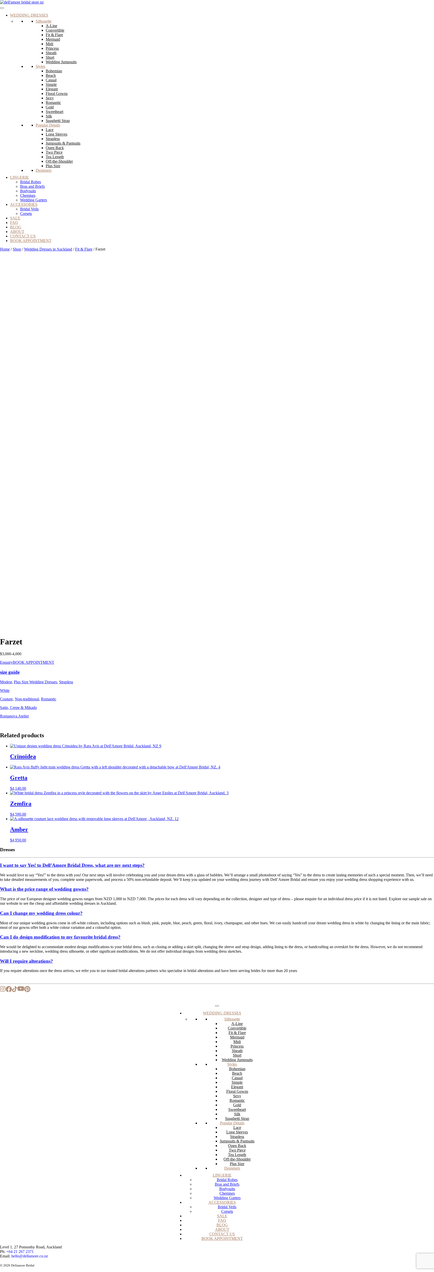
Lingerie (19, 177)
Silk (49, 116)
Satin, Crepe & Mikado (18, 707)
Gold (50, 107)
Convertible (55, 30)
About (17, 231)
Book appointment (30, 240)
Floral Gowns (57, 93)
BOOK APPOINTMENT (33, 662)
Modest (6, 682)
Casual (51, 80)
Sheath (51, 53)
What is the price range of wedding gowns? (44, 889)
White (5, 690)
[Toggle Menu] (2, 8)
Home (5, 249)
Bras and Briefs (32, 186)
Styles (40, 66)
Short (50, 57)
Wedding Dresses (29, 15)
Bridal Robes (30, 182)
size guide (10, 672)
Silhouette (43, 21)
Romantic (53, 102)
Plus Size (53, 166)
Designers (43, 170)
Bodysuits (28, 191)
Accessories (23, 204)
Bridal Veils (29, 209)
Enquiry (6, 662)
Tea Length (55, 157)
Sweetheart (54, 111)
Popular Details (48, 125)
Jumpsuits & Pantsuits (63, 143)
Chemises (27, 195)
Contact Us (23, 236)
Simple (51, 84)
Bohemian (54, 71)
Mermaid (53, 39)
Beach (51, 75)
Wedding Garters (33, 200)
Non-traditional (27, 699)
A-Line (51, 26)
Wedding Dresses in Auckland (48, 249)
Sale (15, 218)
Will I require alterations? (26, 961)
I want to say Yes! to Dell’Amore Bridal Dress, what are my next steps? (72, 865)
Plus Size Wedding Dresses (35, 682)
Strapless (53, 139)
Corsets (26, 213)
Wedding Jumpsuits (61, 62)
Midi (49, 44)
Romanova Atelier (14, 716)
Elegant (52, 89)
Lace (49, 130)
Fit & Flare (54, 35)
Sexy (50, 98)
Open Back (55, 148)
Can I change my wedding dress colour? (41, 913)
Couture (6, 699)
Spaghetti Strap (58, 120)
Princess (52, 48)
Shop (17, 249)
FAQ (14, 222)
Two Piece (54, 152)
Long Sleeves (56, 134)
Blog (15, 227)
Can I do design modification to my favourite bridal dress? (60, 937)
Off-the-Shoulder (59, 161)
